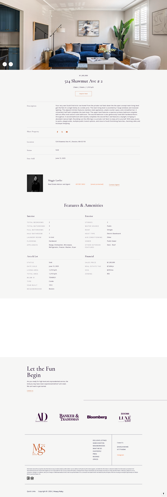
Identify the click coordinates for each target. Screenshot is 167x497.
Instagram (120, 455)
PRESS (95, 454)
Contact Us (30, 390)
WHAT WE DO (97, 448)
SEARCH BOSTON (98, 443)
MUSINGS (96, 456)
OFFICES (95, 459)
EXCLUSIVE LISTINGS (100, 440)
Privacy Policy (58, 491)
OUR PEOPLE (97, 451)
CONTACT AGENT (114, 184)
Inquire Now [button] (83, 93)
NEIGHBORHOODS (99, 445)
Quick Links (31, 491)
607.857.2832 (80, 184)
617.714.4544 (121, 449)
